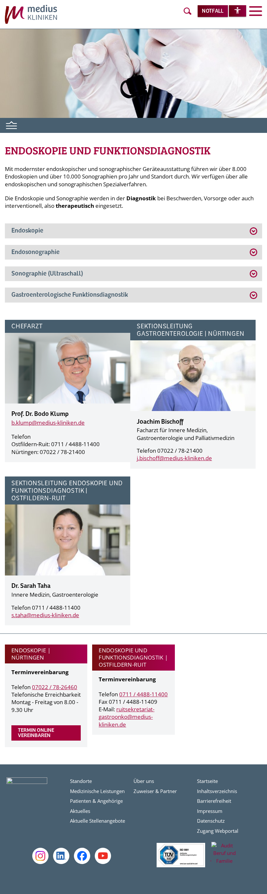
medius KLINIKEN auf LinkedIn (61, 856)
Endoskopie (27, 230)
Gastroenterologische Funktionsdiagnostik (69, 295)
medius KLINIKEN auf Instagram (40, 856)
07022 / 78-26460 (54, 687)
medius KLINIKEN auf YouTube (103, 856)
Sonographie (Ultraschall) (47, 273)
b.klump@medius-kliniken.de (48, 422)
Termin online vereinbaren (36, 733)
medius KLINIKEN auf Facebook (82, 856)
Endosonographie (36, 252)
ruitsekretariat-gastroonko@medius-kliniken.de (126, 716)
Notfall (212, 11)
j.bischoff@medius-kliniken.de (174, 458)
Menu (11, 124)
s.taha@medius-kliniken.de (45, 615)
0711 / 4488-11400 (143, 694)
